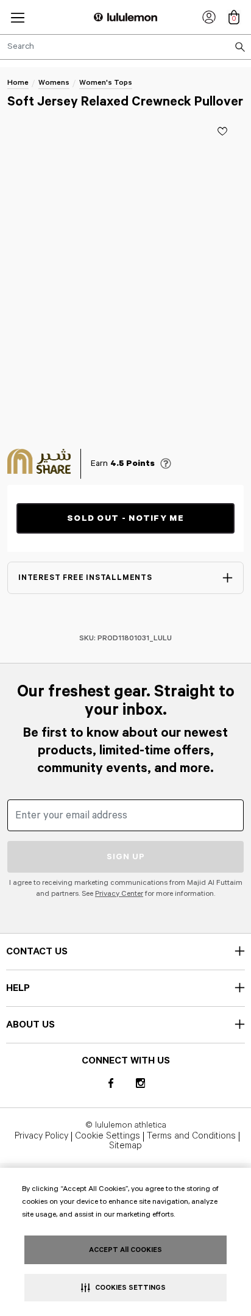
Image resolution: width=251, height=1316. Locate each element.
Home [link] (18, 82)
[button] (17, 17)
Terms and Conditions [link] (191, 1137)
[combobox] (125, 47)
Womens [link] (53, 82)
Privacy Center (119, 893)
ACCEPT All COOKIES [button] (125, 1250)
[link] (209, 17)
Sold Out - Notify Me (125, 518)
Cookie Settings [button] (107, 1137)
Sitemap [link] (125, 1146)
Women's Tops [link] (105, 82)
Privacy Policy (41, 1137)
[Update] (222, 131)
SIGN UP (126, 857)
